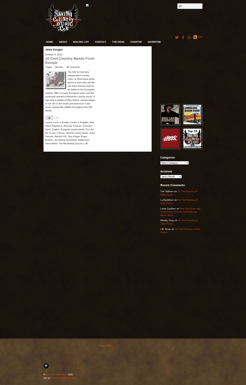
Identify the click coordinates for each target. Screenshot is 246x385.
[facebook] (183, 37)
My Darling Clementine (66, 140)
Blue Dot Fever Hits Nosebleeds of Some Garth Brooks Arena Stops (180, 211)
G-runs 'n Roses (57, 133)
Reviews (59, 67)
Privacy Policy (105, 345)
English (55, 129)
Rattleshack (84, 140)
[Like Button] (49, 117)
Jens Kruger (73, 136)
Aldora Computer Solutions (64, 378)
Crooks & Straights (79, 122)
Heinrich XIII (61, 136)
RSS (200, 37)
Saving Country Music (56, 374)
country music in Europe (57, 122)
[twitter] (177, 37)
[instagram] (189, 37)
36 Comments (73, 67)
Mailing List (81, 42)
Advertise (154, 42)
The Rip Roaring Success (71, 143)
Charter (136, 42)
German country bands (77, 133)
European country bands (72, 129)
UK (86, 143)
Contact (100, 42)
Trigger (48, 67)
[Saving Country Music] (63, 31)
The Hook (118, 42)
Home (49, 42)
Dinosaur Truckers (72, 126)
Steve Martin (51, 143)
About (63, 42)
